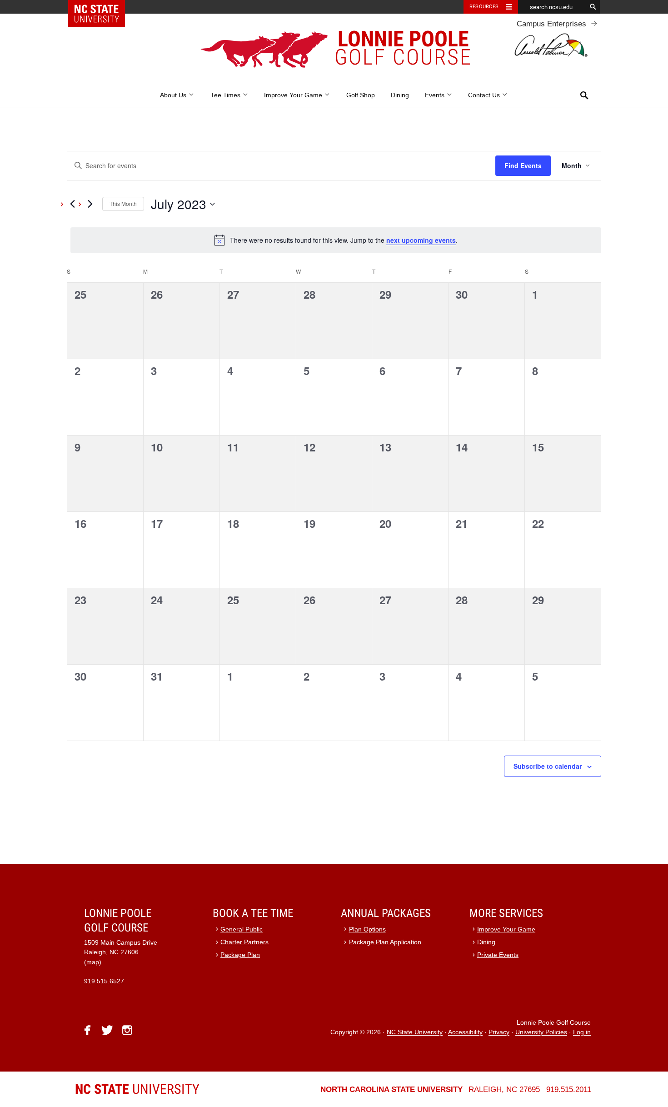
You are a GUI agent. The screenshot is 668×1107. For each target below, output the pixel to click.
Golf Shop (360, 95)
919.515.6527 (104, 981)
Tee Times (226, 95)
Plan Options (367, 929)
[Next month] (90, 204)
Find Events (523, 165)
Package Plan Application (385, 942)
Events (435, 95)
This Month (123, 203)
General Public (241, 929)
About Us (174, 95)
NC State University (415, 1032)
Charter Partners (244, 942)
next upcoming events (421, 240)
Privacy (499, 1032)
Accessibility (465, 1032)
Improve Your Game (294, 95)
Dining (400, 95)
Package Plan (240, 955)
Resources (484, 7)
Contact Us (485, 95)
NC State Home (102, 6)
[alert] (335, 240)
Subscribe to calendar (547, 766)
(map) (92, 962)
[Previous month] (72, 204)
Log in (582, 1032)
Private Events (497, 955)
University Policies (541, 1032)
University (137, 1089)
